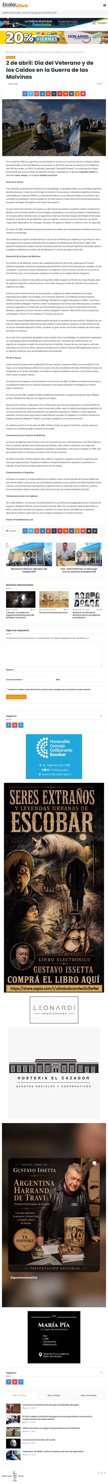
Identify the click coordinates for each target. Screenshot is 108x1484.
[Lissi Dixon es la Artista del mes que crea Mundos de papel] (13, 1408)
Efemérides (19, 52)
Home (10, 52)
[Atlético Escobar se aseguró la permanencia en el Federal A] (13, 1432)
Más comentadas (88, 1395)
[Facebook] (8, 725)
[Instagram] (20, 725)
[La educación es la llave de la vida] (13, 1443)
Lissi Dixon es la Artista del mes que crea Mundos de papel (51, 1405)
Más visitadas (54, 1395)
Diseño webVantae (12, 1476)
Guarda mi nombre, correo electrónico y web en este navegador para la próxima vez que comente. (49, 689)
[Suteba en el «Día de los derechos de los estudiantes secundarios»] (87, 599)
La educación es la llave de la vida (39, 1440)
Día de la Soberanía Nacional (53, 612)
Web (58, 680)
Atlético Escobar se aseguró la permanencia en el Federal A (51, 1428)
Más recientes (19, 1395)
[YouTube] (14, 725)
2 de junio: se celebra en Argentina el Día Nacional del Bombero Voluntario (20, 615)
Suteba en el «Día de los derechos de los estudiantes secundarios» (86, 615)
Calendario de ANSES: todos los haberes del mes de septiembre (53, 1451)
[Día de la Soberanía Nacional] (54, 599)
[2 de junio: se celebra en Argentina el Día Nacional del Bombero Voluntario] (20, 599)
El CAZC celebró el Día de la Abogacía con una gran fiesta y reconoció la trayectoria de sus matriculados (57, 1417)
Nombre (10, 670)
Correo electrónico (14, 680)
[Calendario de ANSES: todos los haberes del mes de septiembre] (13, 1455)
